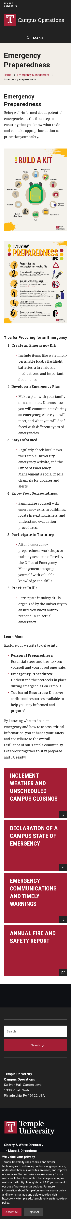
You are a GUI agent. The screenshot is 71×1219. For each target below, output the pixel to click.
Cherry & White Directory (23, 1145)
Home (7, 74)
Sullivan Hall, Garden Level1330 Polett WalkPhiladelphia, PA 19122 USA (24, 1090)
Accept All (12, 1211)
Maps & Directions (22, 1151)
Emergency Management (33, 74)
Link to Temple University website (29, 1128)
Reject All (33, 1211)
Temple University (10, 4)
